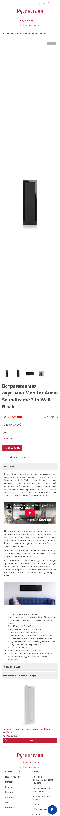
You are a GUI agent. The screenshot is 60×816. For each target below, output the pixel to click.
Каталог (36, 814)
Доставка (10, 797)
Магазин (9, 781)
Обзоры (9, 792)
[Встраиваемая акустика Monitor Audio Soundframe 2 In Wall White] (30, 704)
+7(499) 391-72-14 (30, 20)
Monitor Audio (41, 33)
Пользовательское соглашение (41, 789)
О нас (8, 802)
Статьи (8, 786)
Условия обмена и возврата (41, 797)
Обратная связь (40, 809)
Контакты (10, 807)
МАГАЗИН (19, 33)
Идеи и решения (13, 776)
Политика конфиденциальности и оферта (42, 779)
